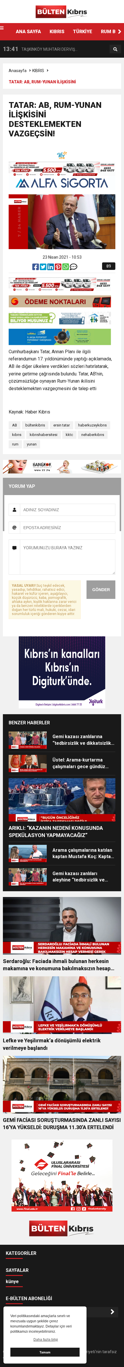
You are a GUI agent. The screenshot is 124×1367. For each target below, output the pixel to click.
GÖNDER (101, 589)
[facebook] (36, 268)
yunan (32, 444)
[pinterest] (58, 268)
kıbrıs (16, 435)
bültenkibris (35, 425)
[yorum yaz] (73, 268)
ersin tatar (61, 425)
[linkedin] (51, 268)
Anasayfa (18, 70)
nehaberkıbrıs (92, 435)
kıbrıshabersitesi (43, 435)
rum (15, 444)
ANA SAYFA (28, 31)
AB (14, 425)
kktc (69, 435)
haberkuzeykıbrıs (92, 425)
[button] (119, 31)
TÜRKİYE (82, 31)
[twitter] (43, 268)
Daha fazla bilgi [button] (45, 1340)
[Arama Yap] (115, 49)
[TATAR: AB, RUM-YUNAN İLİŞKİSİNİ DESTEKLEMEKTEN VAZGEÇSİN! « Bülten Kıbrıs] (62, 11)
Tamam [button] (45, 1352)
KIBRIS (57, 31)
